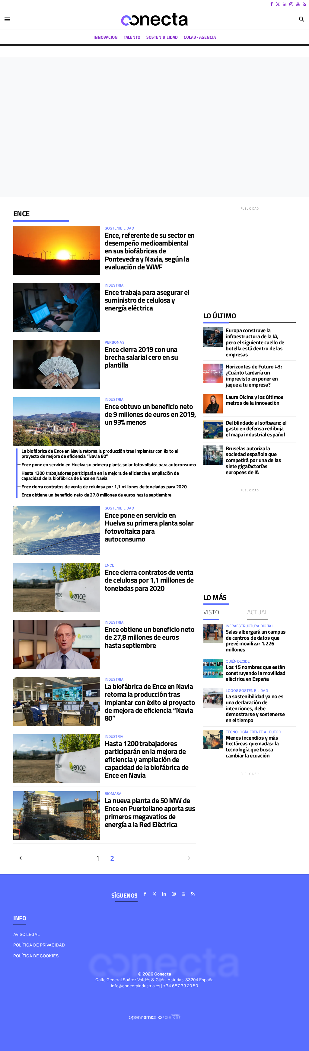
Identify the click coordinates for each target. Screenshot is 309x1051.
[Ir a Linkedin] (284, 4)
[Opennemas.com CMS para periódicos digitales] (154, 1017)
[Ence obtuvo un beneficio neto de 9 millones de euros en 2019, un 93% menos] (56, 421)
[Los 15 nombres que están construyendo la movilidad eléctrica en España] (213, 668)
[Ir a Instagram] (291, 4)
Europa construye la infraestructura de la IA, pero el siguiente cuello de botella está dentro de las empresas (255, 342)
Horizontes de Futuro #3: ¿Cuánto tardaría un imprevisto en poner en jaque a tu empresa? (254, 375)
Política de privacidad (39, 945)
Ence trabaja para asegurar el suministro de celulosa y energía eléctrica (147, 300)
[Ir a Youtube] (298, 4)
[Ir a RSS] (304, 4)
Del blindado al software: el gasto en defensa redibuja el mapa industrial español (256, 429)
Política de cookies (36, 955)
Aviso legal (26, 934)
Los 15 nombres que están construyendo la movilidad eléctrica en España (255, 673)
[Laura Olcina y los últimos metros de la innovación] (213, 403)
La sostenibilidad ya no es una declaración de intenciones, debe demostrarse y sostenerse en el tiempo (255, 708)
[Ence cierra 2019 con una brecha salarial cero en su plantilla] (56, 364)
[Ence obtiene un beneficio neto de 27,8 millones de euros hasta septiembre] (56, 644)
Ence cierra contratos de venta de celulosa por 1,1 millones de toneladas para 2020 (103, 486)
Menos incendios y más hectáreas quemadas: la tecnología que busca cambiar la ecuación (252, 747)
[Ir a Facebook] (271, 4)
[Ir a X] (278, 4)
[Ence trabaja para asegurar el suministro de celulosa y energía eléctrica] (56, 307)
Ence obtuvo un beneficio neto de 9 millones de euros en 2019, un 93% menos (150, 414)
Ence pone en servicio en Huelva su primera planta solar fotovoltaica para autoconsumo (108, 464)
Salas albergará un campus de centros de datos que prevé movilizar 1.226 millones (256, 641)
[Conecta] (154, 19)
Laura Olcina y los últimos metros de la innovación (254, 400)
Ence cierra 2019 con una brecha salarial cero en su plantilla (141, 357)
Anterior (20, 858)
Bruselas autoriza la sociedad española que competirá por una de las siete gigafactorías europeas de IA (253, 460)
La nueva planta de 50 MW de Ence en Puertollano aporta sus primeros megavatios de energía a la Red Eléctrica (150, 812)
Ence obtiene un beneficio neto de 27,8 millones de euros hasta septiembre (96, 494)
